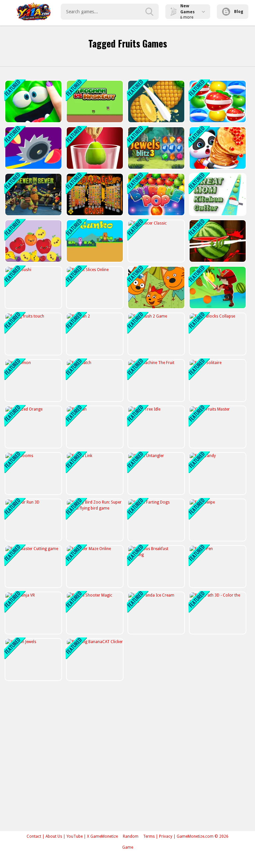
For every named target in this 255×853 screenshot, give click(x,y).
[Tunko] (94, 241)
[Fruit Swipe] (217, 520)
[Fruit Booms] (33, 473)
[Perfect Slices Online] (94, 287)
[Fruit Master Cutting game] (33, 566)
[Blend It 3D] (94, 148)
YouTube (74, 836)
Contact (34, 836)
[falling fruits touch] (33, 334)
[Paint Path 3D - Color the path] (217, 613)
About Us (53, 836)
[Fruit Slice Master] (156, 101)
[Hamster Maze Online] (94, 566)
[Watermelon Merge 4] (33, 241)
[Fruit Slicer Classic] (156, 241)
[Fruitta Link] (94, 473)
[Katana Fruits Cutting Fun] (217, 241)
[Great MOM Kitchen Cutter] (217, 194)
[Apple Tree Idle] (156, 427)
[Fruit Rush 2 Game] (156, 334)
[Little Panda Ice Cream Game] (156, 613)
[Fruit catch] (94, 380)
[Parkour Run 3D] (33, 520)
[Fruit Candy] (217, 473)
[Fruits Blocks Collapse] (217, 334)
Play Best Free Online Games (34, 11)
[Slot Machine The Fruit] (156, 380)
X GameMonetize (102, 836)
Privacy (165, 836)
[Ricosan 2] (94, 334)
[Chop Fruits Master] (217, 427)
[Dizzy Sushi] (33, 287)
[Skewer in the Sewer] (33, 194)
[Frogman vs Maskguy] (94, 101)
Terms (149, 836)
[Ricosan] (94, 427)
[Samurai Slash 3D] (217, 287)
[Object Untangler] (156, 473)
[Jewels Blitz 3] (156, 148)
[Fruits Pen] (217, 566)
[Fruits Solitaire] (217, 380)
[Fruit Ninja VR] (33, 613)
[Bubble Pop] (156, 194)
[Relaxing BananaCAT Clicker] (94, 659)
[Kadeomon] (33, 380)
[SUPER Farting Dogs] (156, 520)
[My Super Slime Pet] (33, 101)
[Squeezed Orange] (33, 427)
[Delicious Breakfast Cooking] (156, 566)
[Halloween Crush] (94, 194)
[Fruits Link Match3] (217, 101)
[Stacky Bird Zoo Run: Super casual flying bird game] (94, 520)
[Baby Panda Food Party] (217, 148)
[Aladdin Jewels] (33, 659)
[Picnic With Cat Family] (156, 287)
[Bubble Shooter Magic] (94, 613)
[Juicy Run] (33, 148)
